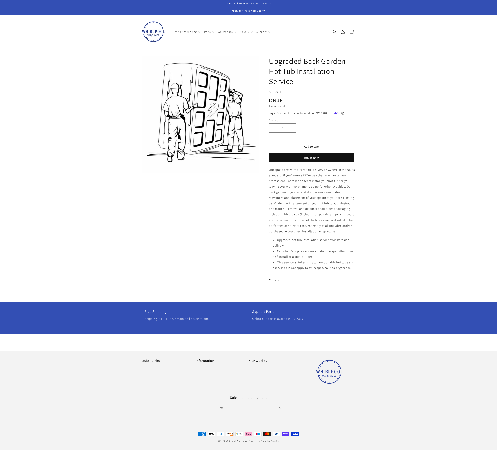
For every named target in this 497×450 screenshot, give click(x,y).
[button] (186, 32)
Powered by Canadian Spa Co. (263, 441)
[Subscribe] (279, 408)
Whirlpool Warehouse (237, 441)
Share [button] (276, 280)
